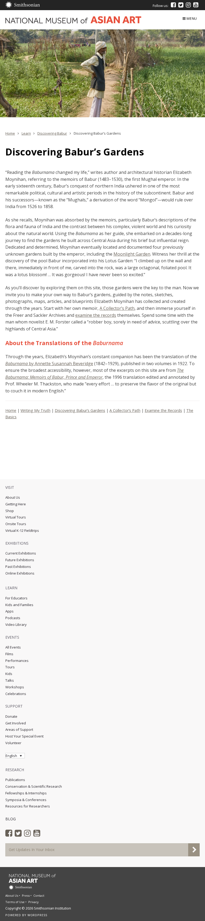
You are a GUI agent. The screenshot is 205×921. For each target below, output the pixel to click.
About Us (12, 497)
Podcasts (12, 617)
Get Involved (15, 723)
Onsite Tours (15, 523)
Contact (38, 895)
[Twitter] (180, 5)
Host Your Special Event (24, 736)
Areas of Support (19, 729)
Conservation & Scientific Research (33, 786)
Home (10, 133)
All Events (13, 647)
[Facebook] (173, 5)
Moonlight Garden (131, 254)
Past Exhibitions (18, 566)
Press (26, 895)
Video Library (16, 624)
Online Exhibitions (19, 573)
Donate (11, 716)
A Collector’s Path (117, 308)
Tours (10, 667)
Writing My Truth (35, 410)
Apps (9, 611)
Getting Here (15, 504)
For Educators (16, 598)
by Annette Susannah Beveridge (49, 363)
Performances (17, 660)
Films (9, 653)
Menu (192, 18)
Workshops (14, 687)
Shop (9, 510)
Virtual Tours (15, 517)
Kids (8, 673)
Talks (9, 680)
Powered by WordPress (26, 915)
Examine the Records (163, 410)
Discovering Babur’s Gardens (80, 410)
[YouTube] (195, 5)
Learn (26, 133)
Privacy (33, 902)
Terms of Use (15, 902)
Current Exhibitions (20, 553)
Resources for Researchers (27, 806)
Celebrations (15, 693)
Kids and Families (19, 604)
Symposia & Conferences (25, 799)
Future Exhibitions (19, 559)
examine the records (95, 315)
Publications (15, 779)
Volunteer (13, 742)
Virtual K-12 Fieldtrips (22, 530)
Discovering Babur (52, 133)
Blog (10, 818)
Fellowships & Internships (26, 793)
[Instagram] (188, 5)
